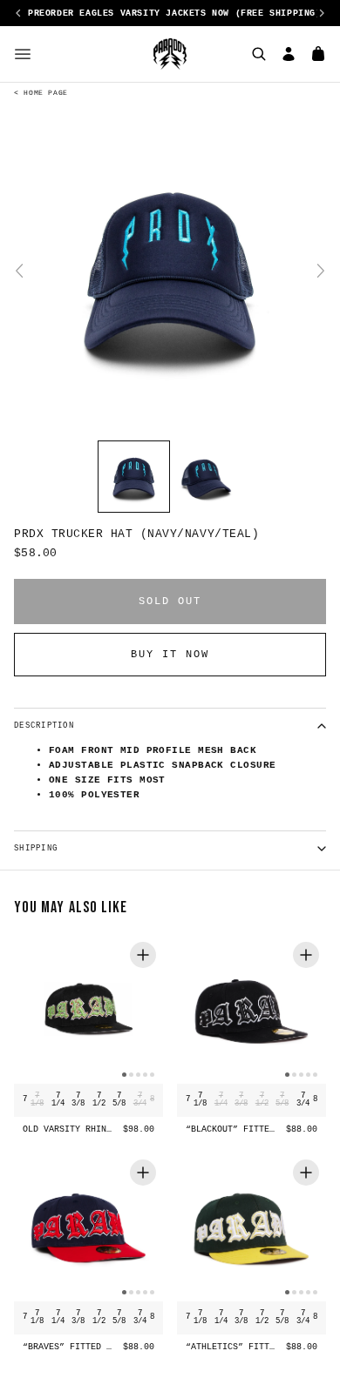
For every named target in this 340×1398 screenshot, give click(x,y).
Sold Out (170, 601)
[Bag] (318, 54)
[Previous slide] (19, 270)
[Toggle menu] (22, 54)
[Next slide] (320, 270)
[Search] (259, 54)
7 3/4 (139, 1100)
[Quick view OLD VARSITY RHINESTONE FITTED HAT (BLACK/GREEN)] (143, 955)
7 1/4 (58, 1100)
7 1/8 (37, 1100)
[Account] (288, 54)
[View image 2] (206, 476)
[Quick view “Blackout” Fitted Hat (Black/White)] (306, 955)
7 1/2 (98, 1100)
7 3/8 (78, 1100)
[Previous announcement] (18, 13)
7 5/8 (119, 1100)
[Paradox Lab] (170, 54)
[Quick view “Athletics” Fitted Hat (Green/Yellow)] (306, 1172)
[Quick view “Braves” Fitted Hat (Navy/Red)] (143, 1172)
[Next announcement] (321, 13)
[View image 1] (134, 476)
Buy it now (169, 655)
